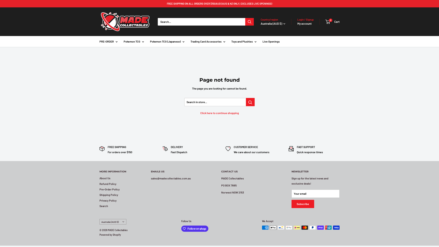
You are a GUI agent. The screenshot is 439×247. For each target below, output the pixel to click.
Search (103, 206)
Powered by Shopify (110, 234)
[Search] (249, 22)
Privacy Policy (108, 200)
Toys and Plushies (242, 41)
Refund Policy (107, 183)
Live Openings (271, 41)
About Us (104, 178)
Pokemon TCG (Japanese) (165, 41)
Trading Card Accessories (206, 41)
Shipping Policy (108, 194)
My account (304, 23)
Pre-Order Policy (109, 189)
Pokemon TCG (132, 41)
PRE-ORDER (106, 41)
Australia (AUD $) (110, 221)
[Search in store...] (250, 102)
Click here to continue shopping (219, 113)
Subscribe (303, 203)
